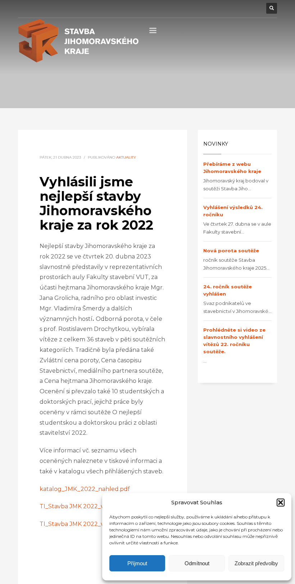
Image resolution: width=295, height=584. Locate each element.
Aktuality (126, 157)
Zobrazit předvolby (256, 563)
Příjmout (137, 563)
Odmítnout (197, 563)
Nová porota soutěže (231, 250)
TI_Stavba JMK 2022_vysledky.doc (88, 524)
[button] (280, 502)
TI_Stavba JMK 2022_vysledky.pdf (88, 506)
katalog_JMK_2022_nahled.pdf (85, 489)
